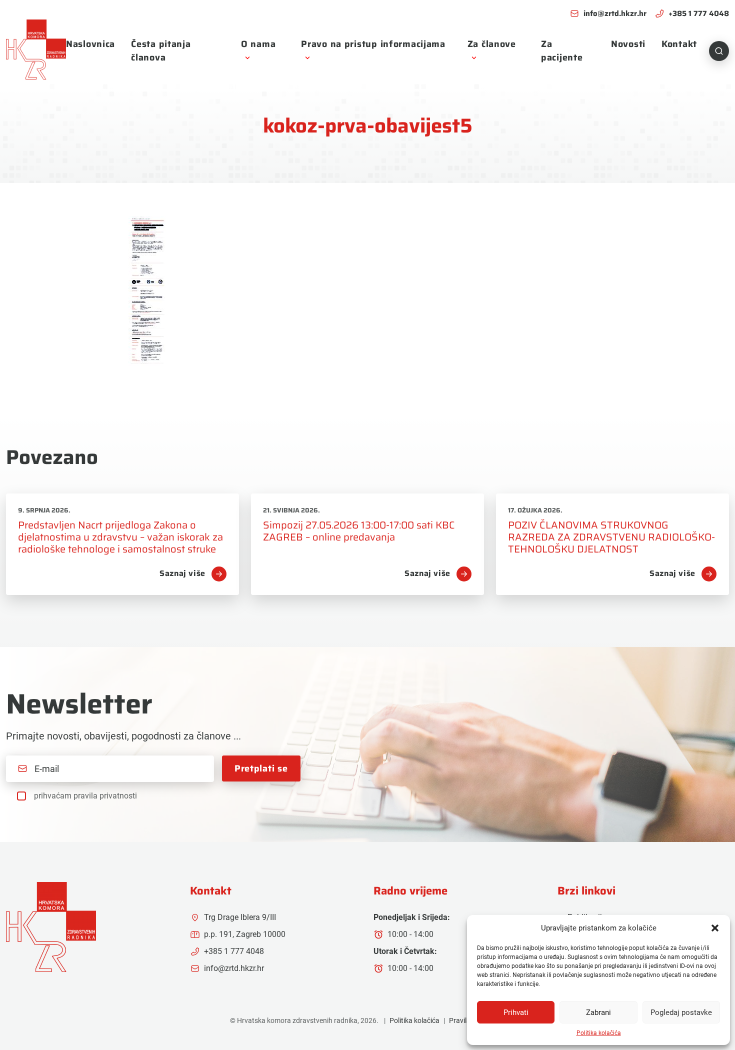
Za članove (492, 44)
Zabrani (598, 1012)
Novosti (628, 44)
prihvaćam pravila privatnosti (85, 795)
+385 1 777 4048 (698, 14)
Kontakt (679, 44)
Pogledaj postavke (681, 1012)
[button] (715, 928)
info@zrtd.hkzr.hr (615, 14)
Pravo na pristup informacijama (373, 44)
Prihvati (516, 1012)
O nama (258, 44)
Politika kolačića (598, 1033)
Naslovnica (90, 44)
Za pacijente (561, 50)
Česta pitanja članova (160, 50)
